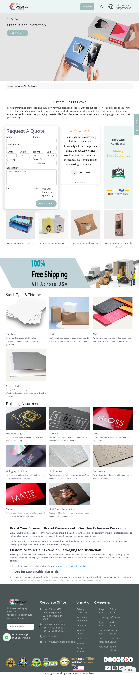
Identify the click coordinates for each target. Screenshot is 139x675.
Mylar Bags (104, 617)
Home (10, 86)
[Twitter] (110, 659)
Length (9, 151)
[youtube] (118, 659)
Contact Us (82, 638)
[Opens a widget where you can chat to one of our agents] (128, 670)
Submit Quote (46, 203)
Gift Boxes (115, 617)
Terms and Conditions (82, 619)
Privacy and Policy (82, 611)
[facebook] (106, 659)
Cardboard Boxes (104, 632)
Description (12, 167)
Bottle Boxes (113, 648)
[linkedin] (122, 659)
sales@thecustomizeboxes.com (59, 641)
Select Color (39, 159)
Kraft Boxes (113, 624)
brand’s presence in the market (72, 566)
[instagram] (114, 659)
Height (36, 151)
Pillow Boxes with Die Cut (86, 243)
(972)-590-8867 (123, 8)
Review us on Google (18, 634)
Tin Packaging (104, 640)
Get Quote (17, 33)
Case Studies (80, 650)
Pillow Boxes (113, 611)
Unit (49, 151)
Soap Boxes (102, 611)
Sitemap (81, 643)
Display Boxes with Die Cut (20, 243)
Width (23, 151)
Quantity (10, 159)
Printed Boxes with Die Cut (53, 243)
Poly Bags (103, 646)
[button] (76, 182)
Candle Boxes (113, 632)
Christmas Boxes (115, 640)
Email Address (13, 144)
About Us (81, 625)
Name (9, 136)
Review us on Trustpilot (19, 637)
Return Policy (80, 632)
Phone (36, 136)
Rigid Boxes (102, 624)
